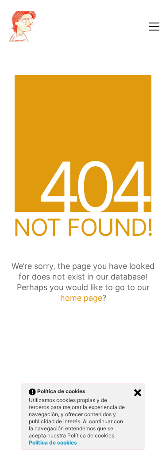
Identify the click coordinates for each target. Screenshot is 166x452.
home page (81, 298)
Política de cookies (53, 442)
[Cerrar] (137, 392)
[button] (154, 26)
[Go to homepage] (22, 26)
